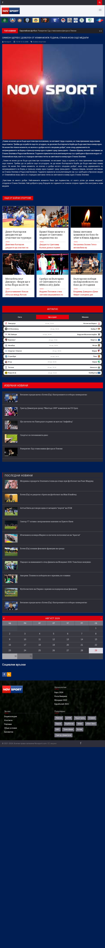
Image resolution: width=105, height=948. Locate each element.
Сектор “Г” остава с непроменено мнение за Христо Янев (46, 521)
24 (25, 650)
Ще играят (52, 317)
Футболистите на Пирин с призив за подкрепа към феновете (48, 589)
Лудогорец (80, 718)
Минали (85, 317)
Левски (59, 718)
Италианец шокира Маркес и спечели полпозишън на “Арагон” (50, 535)
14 (82, 639)
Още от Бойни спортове (17, 198)
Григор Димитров (63, 735)
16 (10, 645)
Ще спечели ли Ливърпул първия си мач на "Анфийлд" (46, 421)
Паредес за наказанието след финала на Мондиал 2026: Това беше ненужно (55, 562)
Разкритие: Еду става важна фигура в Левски (57, 31)
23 (10, 650)
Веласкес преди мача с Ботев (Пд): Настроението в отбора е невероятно (53, 394)
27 (68, 650)
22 (96, 645)
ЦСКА (68, 718)
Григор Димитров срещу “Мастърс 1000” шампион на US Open (49, 408)
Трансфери (68, 729)
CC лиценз (52, 743)
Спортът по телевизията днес (34, 435)
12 (53, 639)
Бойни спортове (39, 42)
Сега (20, 317)
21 (82, 645)
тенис (79, 724)
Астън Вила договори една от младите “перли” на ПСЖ (46, 508)
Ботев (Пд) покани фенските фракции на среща (42, 548)
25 (39, 650)
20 (68, 645)
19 (53, 645)
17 (25, 645)
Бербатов (69, 724)
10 (25, 639)
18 (39, 645)
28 (82, 650)
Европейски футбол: (29, 31)
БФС (57, 729)
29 (96, 650)
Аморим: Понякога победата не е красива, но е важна (45, 575)
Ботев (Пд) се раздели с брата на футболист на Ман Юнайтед (48, 494)
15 (96, 639)
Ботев (79, 729)
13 (68, 639)
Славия (92, 718)
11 (40, 639)
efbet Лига (90, 724)
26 (53, 650)
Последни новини (19, 475)
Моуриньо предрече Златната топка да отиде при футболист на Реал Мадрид (56, 481)
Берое (58, 724)
